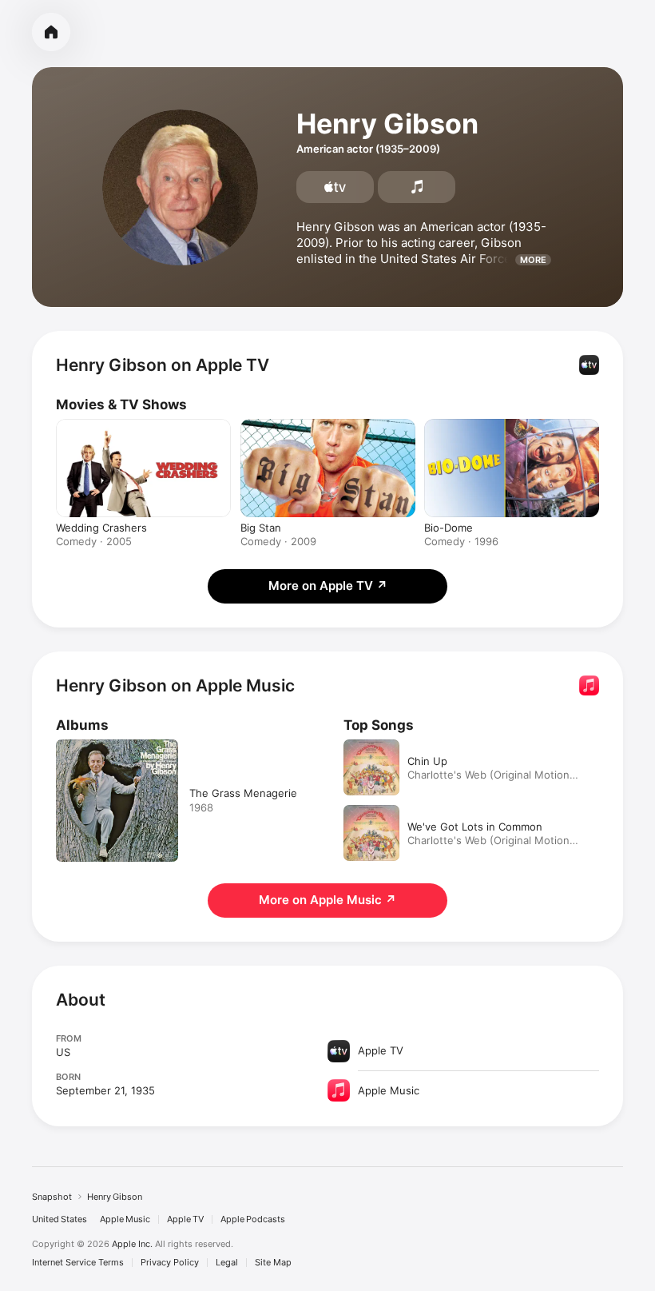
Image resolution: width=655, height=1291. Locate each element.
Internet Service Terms (78, 1262)
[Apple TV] (335, 187)
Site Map (273, 1262)
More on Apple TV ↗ (327, 585)
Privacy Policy (170, 1262)
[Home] (51, 32)
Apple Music (125, 1219)
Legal (227, 1262)
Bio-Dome (448, 527)
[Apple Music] (416, 187)
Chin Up (427, 761)
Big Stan (260, 527)
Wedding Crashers (101, 527)
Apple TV (185, 1219)
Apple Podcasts (252, 1219)
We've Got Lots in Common (474, 826)
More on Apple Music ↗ (327, 899)
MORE (533, 259)
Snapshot (52, 1196)
